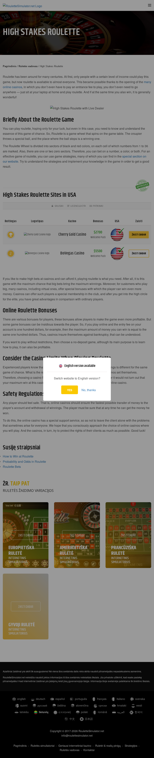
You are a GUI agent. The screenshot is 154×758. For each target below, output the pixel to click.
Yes (69, 390)
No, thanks (89, 390)
